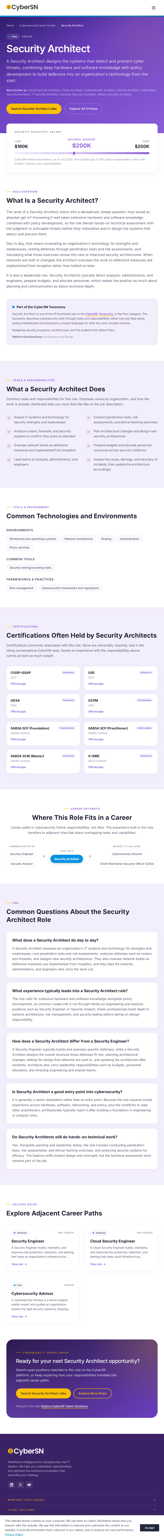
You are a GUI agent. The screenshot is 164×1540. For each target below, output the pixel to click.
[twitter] (20, 1484)
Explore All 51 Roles (84, 109)
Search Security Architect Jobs (34, 109)
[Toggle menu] (154, 8)
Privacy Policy (14, 1534)
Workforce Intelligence (26, 1499)
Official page (18, 683)
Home (10, 25)
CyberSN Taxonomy (99, 314)
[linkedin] (11, 1484)
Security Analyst (22, 863)
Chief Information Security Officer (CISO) (127, 863)
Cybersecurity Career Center (38, 25)
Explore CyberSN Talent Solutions (64, 1406)
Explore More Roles (93, 1393)
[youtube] (29, 1484)
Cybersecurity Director (127, 854)
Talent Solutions (21, 1509)
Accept (149, 1527)
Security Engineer (21, 854)
